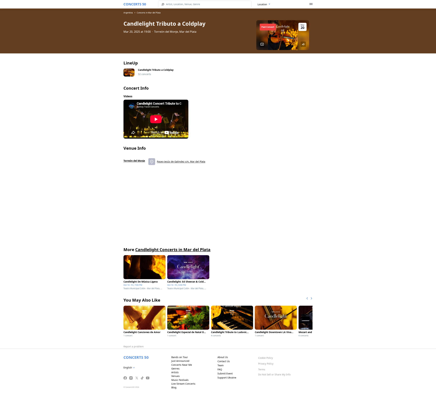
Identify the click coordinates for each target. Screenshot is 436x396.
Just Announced (180, 360)
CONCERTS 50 (134, 4)
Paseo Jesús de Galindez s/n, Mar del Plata (181, 161)
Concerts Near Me (181, 364)
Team (220, 365)
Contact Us (223, 361)
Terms (261, 369)
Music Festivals (180, 380)
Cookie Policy (265, 357)
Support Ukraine (226, 377)
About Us (222, 357)
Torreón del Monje (134, 160)
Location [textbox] (262, 4)
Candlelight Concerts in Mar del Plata (173, 249)
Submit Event (225, 373)
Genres (175, 368)
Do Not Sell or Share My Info (274, 374)
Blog (173, 387)
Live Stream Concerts (183, 383)
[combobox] (264, 4)
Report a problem (133, 346)
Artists (175, 372)
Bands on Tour (179, 357)
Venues (175, 376)
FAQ (219, 369)
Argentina (128, 12)
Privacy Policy (265, 363)
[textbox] (129, 367)
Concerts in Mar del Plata (149, 12)
